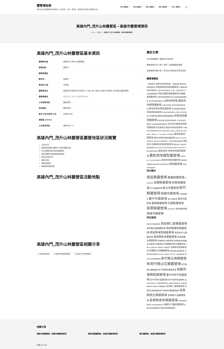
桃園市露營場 (170, 193)
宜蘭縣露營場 (162, 182)
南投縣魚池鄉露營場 (165, 236)
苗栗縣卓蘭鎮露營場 (170, 290)
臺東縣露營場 (159, 203)
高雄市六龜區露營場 (174, 304)
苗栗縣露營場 (157, 208)
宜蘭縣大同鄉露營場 (159, 250)
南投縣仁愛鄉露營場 (174, 223)
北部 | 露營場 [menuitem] (124, 7)
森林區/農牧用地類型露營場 (167, 120)
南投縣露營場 (157, 177)
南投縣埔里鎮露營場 (162, 232)
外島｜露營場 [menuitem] (176, 7)
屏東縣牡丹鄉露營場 (164, 254)
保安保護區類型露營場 (168, 93)
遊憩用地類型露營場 (170, 160)
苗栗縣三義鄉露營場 (175, 286)
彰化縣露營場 (156, 188)
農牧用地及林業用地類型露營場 (164, 147)
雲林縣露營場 (181, 209)
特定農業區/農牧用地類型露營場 (169, 127)
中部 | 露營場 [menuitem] (137, 7)
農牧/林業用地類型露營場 (164, 138)
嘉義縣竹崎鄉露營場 (157, 244)
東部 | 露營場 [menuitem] (163, 7)
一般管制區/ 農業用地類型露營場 (159, 84)
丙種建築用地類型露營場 (166, 87)
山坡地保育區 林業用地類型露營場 (173, 105)
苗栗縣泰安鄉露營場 (163, 300)
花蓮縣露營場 (176, 203)
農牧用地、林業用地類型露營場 (172, 141)
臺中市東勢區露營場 (176, 280)
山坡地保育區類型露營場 (159, 108)
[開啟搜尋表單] (186, 7)
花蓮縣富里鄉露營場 (174, 283)
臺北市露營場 (172, 199)
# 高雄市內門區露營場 (83, 254)
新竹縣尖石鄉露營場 (165, 264)
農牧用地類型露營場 (164, 155)
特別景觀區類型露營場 (159, 124)
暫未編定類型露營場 (168, 112)
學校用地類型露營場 (155, 101)
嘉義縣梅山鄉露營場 (165, 241)
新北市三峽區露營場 (177, 254)
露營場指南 (44, 5)
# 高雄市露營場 (43, 254)
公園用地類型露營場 (164, 97)
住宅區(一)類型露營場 (177, 90)
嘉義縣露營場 (176, 177)
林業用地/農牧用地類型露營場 (161, 116)
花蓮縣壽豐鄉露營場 (162, 283)
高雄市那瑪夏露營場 (167, 308)
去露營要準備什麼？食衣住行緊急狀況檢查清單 (166, 70)
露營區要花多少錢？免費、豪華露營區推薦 (164, 65)
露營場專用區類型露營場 (161, 164)
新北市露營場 (171, 188)
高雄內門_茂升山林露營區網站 (75, 96)
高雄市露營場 (155, 213)
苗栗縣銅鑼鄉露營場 (157, 305)
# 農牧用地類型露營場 (62, 254)
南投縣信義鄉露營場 (156, 228)
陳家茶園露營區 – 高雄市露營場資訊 (103, 334)
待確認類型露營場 (154, 112)
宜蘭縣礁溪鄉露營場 (177, 251)
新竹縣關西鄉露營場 (167, 270)
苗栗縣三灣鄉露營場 (159, 286)
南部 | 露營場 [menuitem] (150, 7)
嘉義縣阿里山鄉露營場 (175, 244)
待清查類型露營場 (179, 109)
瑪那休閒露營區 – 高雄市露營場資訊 (52, 334)
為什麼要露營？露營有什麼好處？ (161, 59)
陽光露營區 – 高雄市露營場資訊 (152, 334)
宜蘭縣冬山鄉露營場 (164, 247)
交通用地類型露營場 (163, 90)
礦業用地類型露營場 (164, 131)
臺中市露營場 (158, 198)
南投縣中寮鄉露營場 (153, 224)
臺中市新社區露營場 (159, 279)
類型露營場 (175, 163)
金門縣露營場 (171, 209)
